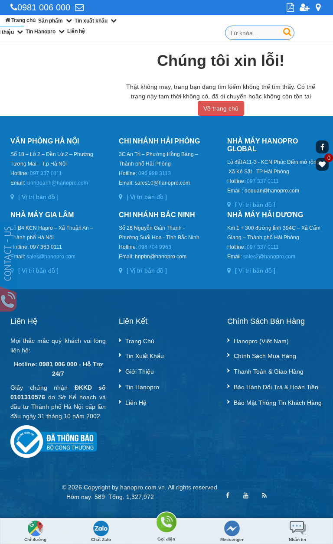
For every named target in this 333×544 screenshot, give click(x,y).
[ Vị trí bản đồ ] (38, 196)
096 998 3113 (154, 173)
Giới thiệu (139, 371)
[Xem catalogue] (291, 7)
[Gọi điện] (166, 524)
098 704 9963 (154, 247)
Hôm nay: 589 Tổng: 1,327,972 (110, 496)
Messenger (232, 539)
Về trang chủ (220, 108)
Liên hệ (76, 31)
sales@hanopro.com (50, 257)
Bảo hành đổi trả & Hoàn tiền (276, 387)
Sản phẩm (50, 21)
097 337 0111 (46, 173)
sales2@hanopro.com (269, 257)
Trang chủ (23, 20)
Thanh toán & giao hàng (269, 371)
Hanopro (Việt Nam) (261, 341)
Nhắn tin (297, 539)
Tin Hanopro (41, 32)
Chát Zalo (101, 539)
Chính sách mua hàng (265, 355)
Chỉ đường (35, 539)
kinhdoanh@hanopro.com (57, 183)
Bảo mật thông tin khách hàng (278, 402)
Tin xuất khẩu (91, 21)
